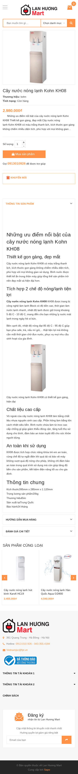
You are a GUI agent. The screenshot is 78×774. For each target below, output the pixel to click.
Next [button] (73, 577)
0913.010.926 (24, 643)
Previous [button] (4, 577)
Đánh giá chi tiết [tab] (18, 531)
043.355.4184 (42, 643)
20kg (35, 493)
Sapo (47, 769)
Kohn (34, 263)
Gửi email (66, 740)
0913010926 (16, 163)
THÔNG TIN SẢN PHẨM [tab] (20, 203)
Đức (23, 498)
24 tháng (23, 506)
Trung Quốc (27, 502)
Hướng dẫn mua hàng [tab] (21, 519)
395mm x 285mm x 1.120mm (36, 489)
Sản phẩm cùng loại (23, 545)
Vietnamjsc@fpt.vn (17, 649)
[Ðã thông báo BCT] (20, 660)
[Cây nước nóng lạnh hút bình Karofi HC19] (20, 568)
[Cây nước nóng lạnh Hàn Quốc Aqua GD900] (57, 568)
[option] (20, 577)
